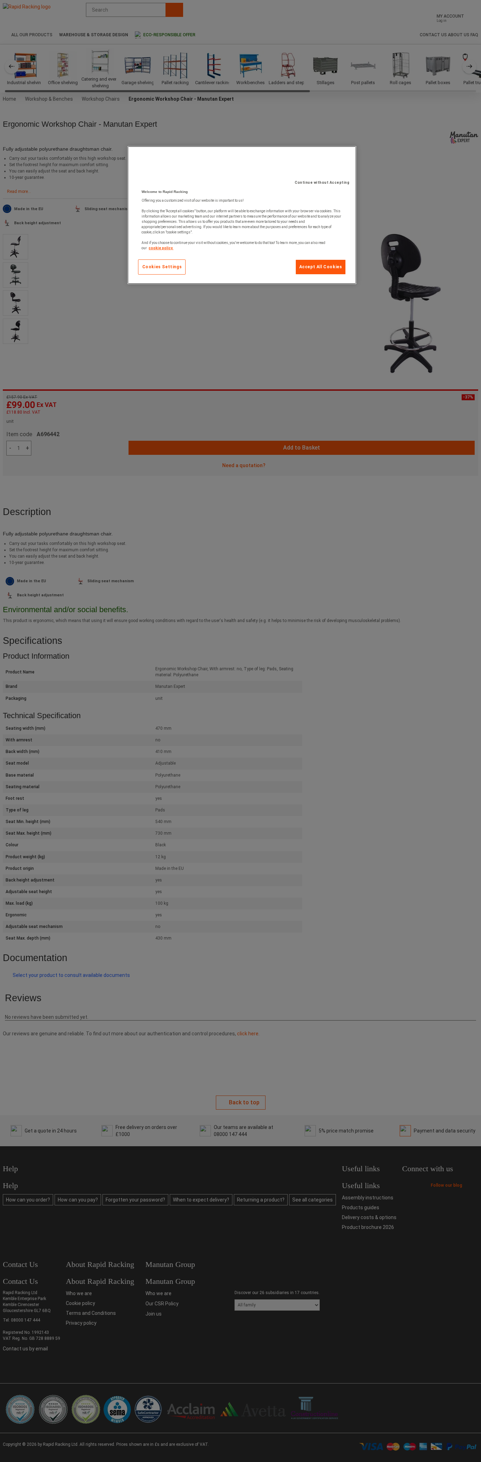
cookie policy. (161, 248)
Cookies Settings (162, 266)
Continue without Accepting (322, 182)
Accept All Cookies (320, 266)
